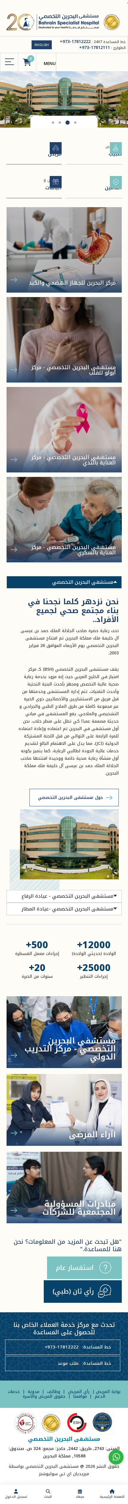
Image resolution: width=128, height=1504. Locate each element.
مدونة (32, 1392)
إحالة (55, 150)
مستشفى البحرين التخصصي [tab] (82, 582)
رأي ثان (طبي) (73, 1291)
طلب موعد (68, 1363)
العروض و (52, 184)
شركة (113, 184)
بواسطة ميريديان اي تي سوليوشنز (49, 1470)
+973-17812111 (94, 48)
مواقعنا (79, 1396)
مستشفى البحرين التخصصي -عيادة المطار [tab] (67, 908)
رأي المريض (79, 1392)
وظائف (53, 1392)
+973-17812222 (75, 42)
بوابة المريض (108, 1392)
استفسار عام (75, 1268)
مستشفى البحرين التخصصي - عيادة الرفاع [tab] (67, 896)
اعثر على (113, 150)
